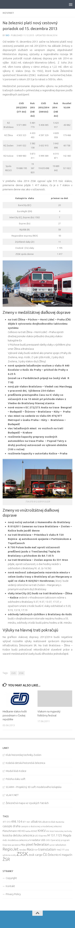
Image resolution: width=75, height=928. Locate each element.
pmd (52, 845)
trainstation (47, 849)
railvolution (60, 845)
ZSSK (21, 673)
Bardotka (60, 822)
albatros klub (48, 822)
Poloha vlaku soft (15, 778)
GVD (13, 673)
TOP (36, 850)
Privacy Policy (13, 894)
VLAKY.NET (12, 795)
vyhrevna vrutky (9, 855)
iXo (7, 35)
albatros (36, 821)
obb (43, 840)
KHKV (42, 830)
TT (63, 849)
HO (23, 831)
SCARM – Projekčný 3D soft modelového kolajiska (33, 786)
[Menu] (70, 4)
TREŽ (59, 850)
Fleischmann (10, 830)
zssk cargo (35, 854)
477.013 (6, 822)
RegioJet (10, 849)
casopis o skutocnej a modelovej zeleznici (41, 826)
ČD (45, 854)
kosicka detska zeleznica (18, 835)
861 (29, 822)
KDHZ (34, 831)
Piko (23, 844)
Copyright (11, 878)
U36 (67, 850)
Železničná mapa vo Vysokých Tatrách (27, 803)
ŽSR (6, 859)
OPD (48, 840)
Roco (30, 849)
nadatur (35, 839)
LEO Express (41, 836)
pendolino (16, 845)
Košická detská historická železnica (25, 762)
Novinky (8, 13)
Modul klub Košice (16, 770)
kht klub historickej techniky (59, 831)
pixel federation (37, 844)
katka (28, 831)
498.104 (16, 821)
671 (24, 822)
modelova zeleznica (18, 840)
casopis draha (11, 826)
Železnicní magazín (60, 854)
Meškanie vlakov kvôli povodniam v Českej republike (15, 715)
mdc (5, 840)
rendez (22, 849)
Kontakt (10, 886)
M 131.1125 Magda (59, 835)
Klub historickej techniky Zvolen (23, 754)
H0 (19, 830)
